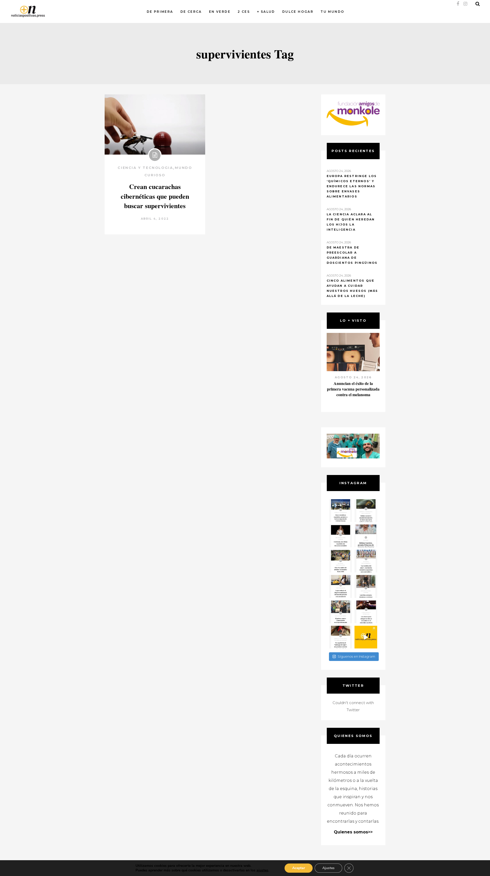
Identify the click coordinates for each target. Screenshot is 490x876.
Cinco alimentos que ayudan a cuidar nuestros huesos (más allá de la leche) (352, 288)
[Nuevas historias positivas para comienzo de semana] (365, 637)
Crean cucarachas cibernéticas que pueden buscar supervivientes (155, 196)
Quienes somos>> (353, 832)
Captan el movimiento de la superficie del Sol (353, 386)
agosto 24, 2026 (353, 377)
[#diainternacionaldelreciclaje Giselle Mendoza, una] (340, 586)
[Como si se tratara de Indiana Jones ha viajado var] (340, 637)
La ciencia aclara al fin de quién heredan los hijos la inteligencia (351, 221)
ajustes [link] (262, 870)
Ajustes (328, 868)
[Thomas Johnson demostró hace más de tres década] (365, 611)
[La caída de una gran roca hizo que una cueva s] (365, 510)
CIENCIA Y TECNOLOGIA (145, 168)
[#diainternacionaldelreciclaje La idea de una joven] (365, 586)
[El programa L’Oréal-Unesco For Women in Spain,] (340, 510)
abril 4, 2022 (155, 218)
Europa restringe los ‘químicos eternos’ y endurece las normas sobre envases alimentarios (352, 186)
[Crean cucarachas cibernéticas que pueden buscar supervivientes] (155, 124)
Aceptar (298, 868)
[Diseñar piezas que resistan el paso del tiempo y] (340, 535)
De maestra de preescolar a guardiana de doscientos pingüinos (352, 255)
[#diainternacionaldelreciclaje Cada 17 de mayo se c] (365, 561)
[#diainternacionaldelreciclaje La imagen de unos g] (340, 611)
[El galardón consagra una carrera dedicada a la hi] (365, 535)
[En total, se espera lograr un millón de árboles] (340, 561)
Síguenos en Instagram (356, 656)
